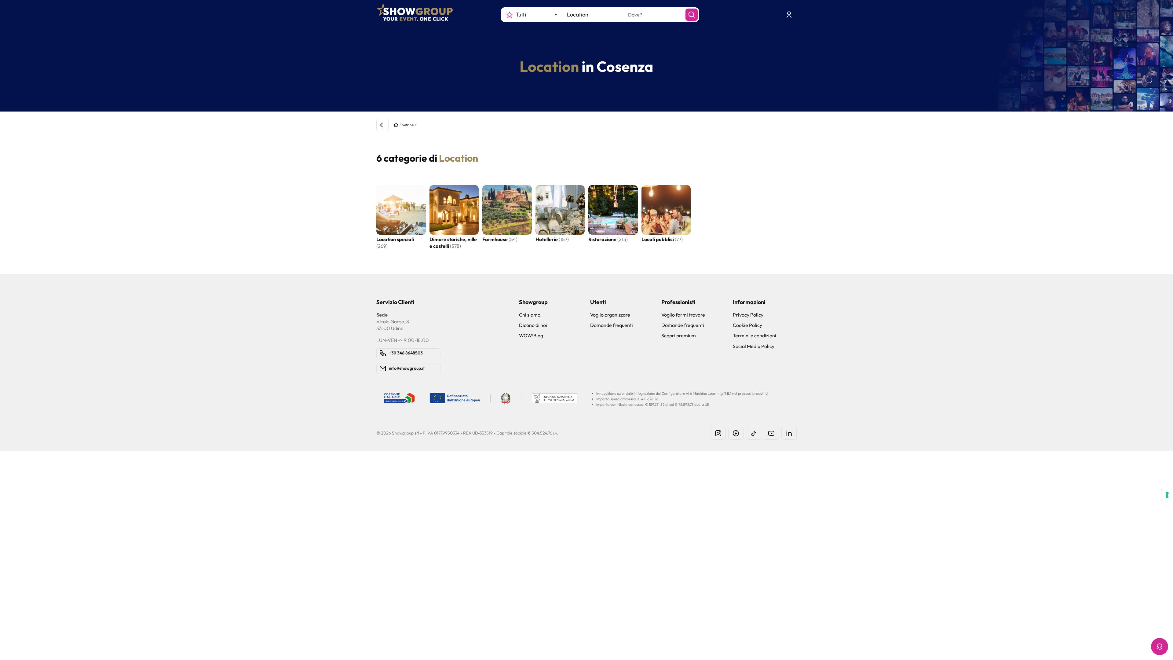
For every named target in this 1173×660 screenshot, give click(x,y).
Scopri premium (678, 335)
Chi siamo (529, 315)
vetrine (408, 125)
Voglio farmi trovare (683, 315)
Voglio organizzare (610, 315)
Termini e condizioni (754, 335)
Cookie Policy (747, 325)
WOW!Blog (531, 335)
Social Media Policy (753, 346)
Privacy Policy (748, 315)
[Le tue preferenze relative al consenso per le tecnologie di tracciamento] (1167, 495)
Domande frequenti (611, 325)
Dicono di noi (533, 325)
